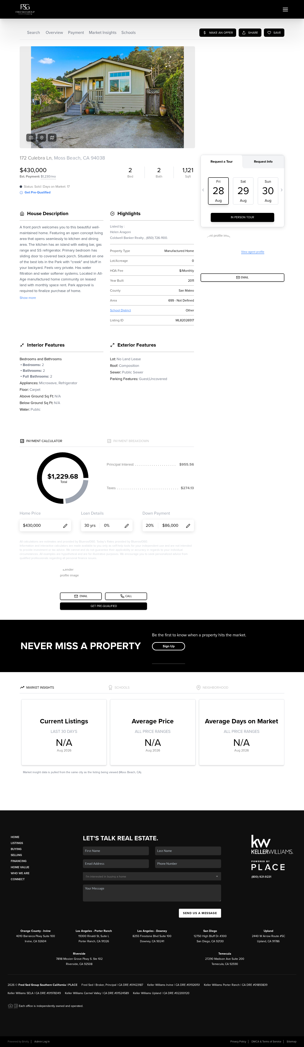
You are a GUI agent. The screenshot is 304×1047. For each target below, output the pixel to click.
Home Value (20, 867)
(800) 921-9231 (261, 877)
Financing (18, 861)
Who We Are (20, 873)
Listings (17, 843)
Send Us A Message (200, 913)
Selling (16, 855)
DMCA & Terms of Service (266, 1041)
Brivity (25, 1041)
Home (15, 837)
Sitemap (291, 1041)
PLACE (72, 985)
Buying (16, 849)
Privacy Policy (238, 1041)
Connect (18, 879)
